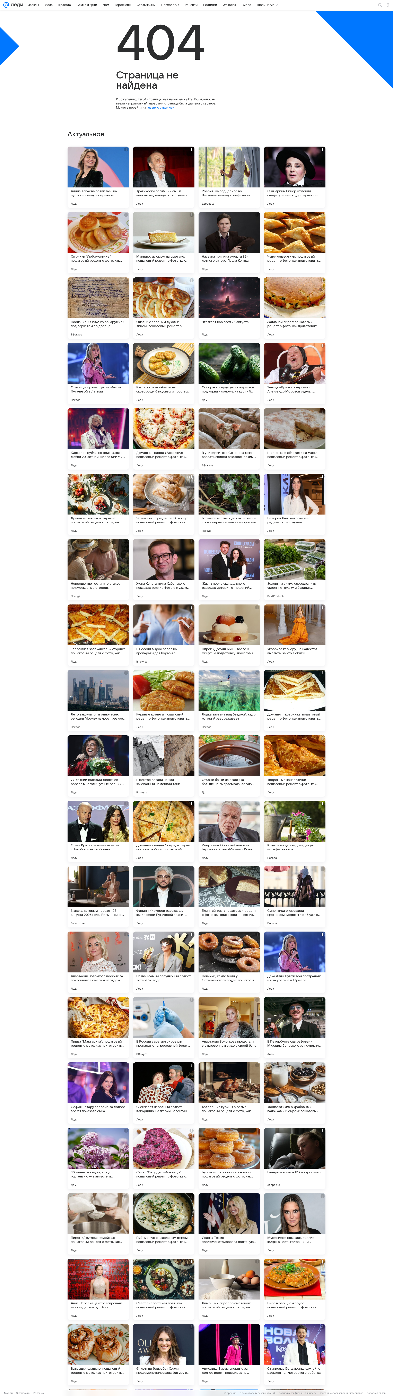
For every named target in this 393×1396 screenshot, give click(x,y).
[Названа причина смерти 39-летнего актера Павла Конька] (229, 242)
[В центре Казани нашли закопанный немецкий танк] (163, 766)
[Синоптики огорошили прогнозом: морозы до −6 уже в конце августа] (294, 896)
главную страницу (160, 107)
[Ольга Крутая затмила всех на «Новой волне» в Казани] (98, 831)
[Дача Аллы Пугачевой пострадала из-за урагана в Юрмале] (294, 962)
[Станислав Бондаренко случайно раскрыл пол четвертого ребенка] (294, 1354)
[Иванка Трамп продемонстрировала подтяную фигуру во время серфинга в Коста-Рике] (229, 1224)
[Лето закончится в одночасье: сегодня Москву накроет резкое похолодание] (98, 700)
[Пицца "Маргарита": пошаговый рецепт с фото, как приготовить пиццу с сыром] (98, 1027)
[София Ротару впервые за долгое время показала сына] (98, 1093)
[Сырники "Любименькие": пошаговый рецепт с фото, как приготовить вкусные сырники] (98, 242)
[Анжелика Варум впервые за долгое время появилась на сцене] (229, 1354)
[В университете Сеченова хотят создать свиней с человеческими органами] (229, 439)
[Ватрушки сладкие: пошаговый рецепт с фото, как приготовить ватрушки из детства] (98, 1354)
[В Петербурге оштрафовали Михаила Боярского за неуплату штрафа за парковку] (294, 1027)
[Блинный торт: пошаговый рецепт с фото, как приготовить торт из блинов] (229, 896)
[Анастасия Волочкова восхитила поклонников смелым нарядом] (98, 962)
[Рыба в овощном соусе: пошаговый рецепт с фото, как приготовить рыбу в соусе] (294, 1289)
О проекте (230, 1393)
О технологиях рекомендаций (257, 1393)
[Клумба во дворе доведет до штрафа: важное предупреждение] (294, 831)
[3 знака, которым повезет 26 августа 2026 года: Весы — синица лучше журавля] (98, 896)
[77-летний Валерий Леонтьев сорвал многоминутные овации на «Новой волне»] (98, 766)
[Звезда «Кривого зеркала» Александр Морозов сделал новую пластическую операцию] (294, 373)
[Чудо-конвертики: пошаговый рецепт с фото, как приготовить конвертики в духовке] (294, 242)
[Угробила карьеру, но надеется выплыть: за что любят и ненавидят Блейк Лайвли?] (294, 635)
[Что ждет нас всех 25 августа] (229, 308)
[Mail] (6, 5)
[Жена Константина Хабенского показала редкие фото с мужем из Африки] (163, 569)
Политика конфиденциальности (297, 1393)
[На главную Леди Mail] (16, 5)
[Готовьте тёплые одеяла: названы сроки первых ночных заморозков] (229, 504)
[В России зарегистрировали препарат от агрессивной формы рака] (163, 1027)
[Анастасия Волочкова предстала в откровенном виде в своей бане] (229, 1027)
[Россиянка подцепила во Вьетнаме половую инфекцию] (229, 177)
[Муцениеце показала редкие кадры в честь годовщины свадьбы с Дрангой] (294, 1224)
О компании (23, 1393)
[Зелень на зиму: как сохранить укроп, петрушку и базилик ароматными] (294, 569)
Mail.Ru (8, 1393)
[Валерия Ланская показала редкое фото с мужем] (294, 504)
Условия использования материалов (341, 1393)
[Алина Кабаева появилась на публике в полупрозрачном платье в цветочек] (98, 177)
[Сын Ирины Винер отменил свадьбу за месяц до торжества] (294, 177)
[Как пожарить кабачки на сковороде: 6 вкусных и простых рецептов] (163, 373)
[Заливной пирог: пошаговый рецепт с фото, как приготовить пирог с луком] (294, 308)
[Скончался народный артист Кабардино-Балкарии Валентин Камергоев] (163, 1093)
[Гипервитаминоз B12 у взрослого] (294, 1158)
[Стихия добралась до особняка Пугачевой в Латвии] (98, 373)
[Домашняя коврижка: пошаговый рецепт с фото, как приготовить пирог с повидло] (294, 700)
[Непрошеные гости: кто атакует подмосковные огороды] (98, 569)
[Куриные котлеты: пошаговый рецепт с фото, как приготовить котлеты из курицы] (163, 700)
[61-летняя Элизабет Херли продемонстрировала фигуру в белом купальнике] (163, 1354)
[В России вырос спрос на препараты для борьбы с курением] (163, 635)
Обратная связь (376, 1393)
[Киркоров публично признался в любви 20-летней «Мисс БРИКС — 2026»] (98, 439)
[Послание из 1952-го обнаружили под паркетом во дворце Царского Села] (98, 308)
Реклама (38, 1393)
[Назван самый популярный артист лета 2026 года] (163, 962)
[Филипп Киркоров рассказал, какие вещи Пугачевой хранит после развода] (163, 896)
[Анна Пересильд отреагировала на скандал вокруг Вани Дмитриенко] (98, 1289)
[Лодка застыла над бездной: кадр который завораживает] (229, 700)
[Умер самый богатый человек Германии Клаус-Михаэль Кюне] (229, 831)
